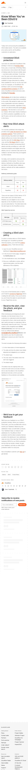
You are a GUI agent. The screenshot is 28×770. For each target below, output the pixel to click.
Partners (3, 738)
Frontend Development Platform (18, 767)
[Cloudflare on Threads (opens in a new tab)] (22, 486)
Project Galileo (19, 733)
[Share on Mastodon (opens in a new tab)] (15, 467)
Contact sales (5, 735)
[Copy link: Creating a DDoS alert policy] (2, 232)
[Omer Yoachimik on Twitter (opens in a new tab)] (16, 489)
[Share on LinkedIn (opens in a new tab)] (9, 467)
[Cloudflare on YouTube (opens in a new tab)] (11, 486)
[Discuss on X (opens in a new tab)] (6, 467)
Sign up (22, 451)
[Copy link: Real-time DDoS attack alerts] (2, 124)
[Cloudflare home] (3, 3)
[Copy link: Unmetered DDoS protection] (2, 58)
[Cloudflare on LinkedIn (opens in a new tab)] (8, 486)
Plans (2, 733)
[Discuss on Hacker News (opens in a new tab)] (2, 467)
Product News (16, 474)
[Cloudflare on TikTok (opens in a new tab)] (25, 486)
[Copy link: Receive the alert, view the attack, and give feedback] (2, 306)
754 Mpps (12, 142)
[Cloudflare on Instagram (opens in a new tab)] (14, 486)
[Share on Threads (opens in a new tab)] (18, 467)
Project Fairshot (19, 742)
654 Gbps (17, 140)
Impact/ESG (18, 744)
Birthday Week (19, 65)
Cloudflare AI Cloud (20, 760)
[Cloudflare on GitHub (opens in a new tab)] (17, 486)
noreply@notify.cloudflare (9, 333)
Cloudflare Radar (6, 760)
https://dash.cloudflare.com (18, 251)
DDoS (9, 474)
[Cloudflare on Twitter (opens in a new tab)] (5, 486)
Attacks (4, 474)
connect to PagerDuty (16, 294)
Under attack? (5, 745)
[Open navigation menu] (25, 2)
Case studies (4, 763)
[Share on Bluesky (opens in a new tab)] (12, 467)
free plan (12, 93)
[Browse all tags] (26, 7)
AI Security (18, 763)
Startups (3, 742)
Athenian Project (19, 735)
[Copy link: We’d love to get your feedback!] (2, 414)
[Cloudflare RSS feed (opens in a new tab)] (2, 486)
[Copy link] (21, 467)
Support (3, 767)
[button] (14, 278)
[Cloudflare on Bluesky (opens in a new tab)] (20, 486)
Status (3, 765)
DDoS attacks (5, 97)
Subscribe (22, 504)
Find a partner (5, 740)
